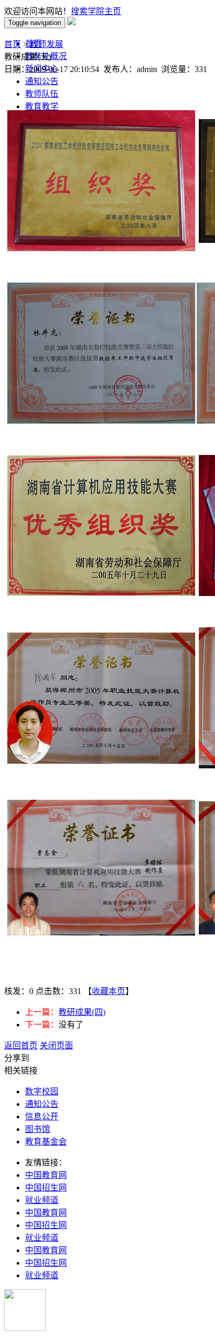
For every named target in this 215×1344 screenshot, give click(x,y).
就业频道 (41, 1200)
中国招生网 (46, 1187)
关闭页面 (56, 1045)
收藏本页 (108, 991)
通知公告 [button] (41, 81)
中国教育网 (46, 1175)
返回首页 (21, 1045)
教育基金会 (46, 1141)
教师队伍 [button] (41, 93)
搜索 (79, 11)
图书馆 (37, 1129)
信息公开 (41, 1116)
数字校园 (41, 1091)
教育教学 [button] (41, 106)
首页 (12, 44)
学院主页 (104, 11)
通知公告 (41, 1104)
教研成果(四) (81, 1012)
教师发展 (46, 44)
